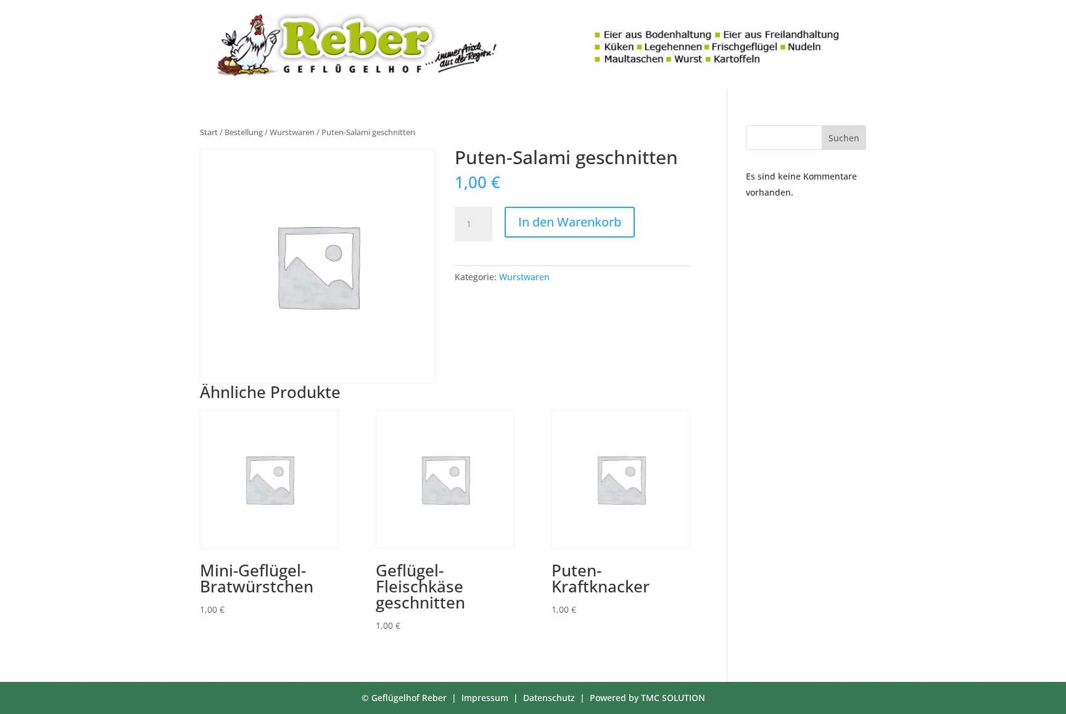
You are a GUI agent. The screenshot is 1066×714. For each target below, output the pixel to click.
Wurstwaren (292, 132)
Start (209, 132)
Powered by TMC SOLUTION (647, 698)
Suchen (843, 138)
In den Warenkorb (569, 222)
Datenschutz (549, 698)
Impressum (484, 698)
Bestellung (244, 132)
